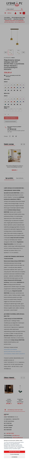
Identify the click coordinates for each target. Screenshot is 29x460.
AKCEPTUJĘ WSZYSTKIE (14, 451)
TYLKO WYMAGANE (14, 454)
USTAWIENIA (14, 457)
